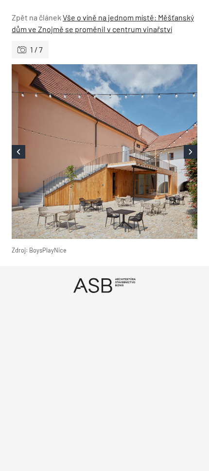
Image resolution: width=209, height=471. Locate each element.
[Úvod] (104, 285)
